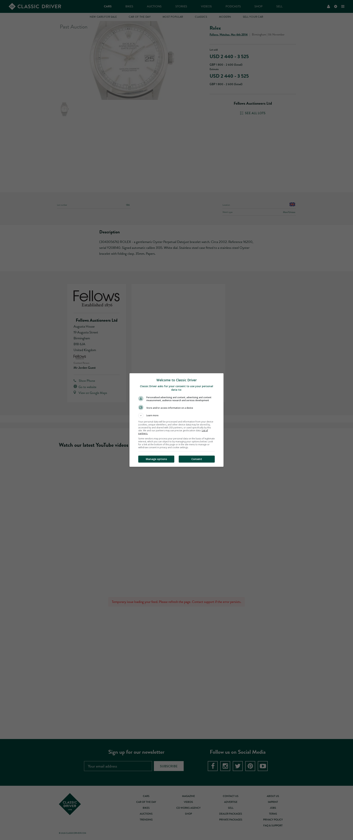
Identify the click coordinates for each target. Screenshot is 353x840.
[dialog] (176, 420)
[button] (176, 415)
